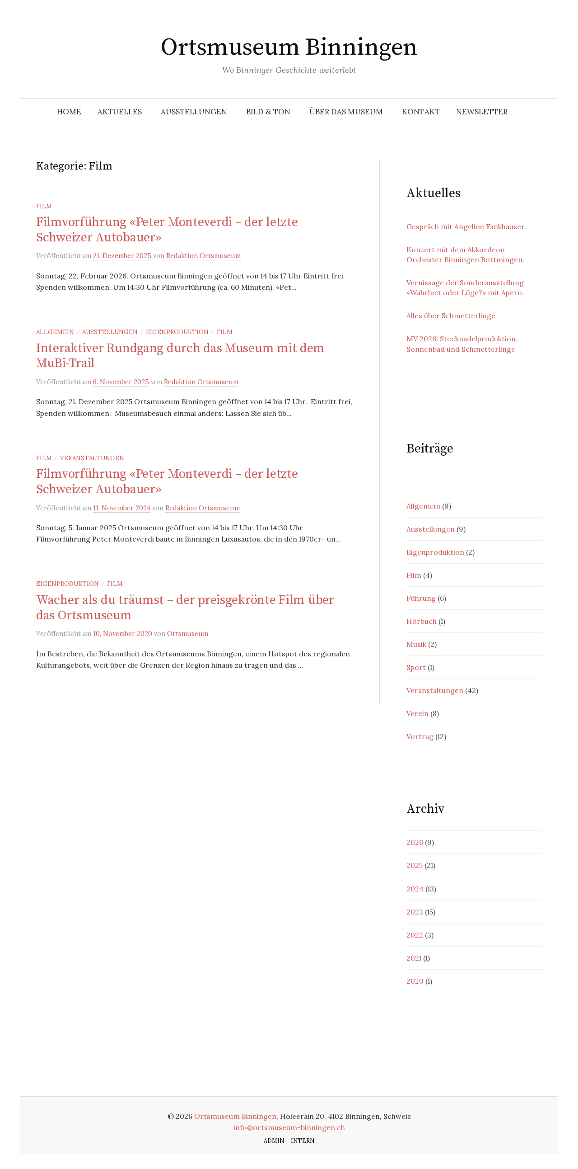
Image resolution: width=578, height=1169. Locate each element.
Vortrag (420, 736)
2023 (414, 911)
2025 (414, 865)
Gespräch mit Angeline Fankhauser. (466, 226)
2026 (414, 842)
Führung (421, 598)
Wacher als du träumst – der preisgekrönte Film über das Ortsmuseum (185, 607)
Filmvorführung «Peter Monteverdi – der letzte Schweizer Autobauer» (167, 229)
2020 (415, 980)
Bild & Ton (268, 112)
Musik (416, 644)
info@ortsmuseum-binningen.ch (289, 1127)
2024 (415, 888)
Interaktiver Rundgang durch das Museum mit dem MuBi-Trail (180, 356)
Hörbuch (421, 621)
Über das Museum (346, 112)
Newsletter (482, 112)
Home (69, 112)
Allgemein (55, 332)
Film (44, 206)
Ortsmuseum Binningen (288, 47)
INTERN (302, 1140)
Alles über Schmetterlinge (450, 315)
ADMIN (274, 1140)
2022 (414, 934)
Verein (417, 713)
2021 (413, 957)
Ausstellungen (194, 112)
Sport (416, 667)
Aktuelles (120, 112)
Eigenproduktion (177, 332)
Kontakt (421, 112)
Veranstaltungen (92, 458)
